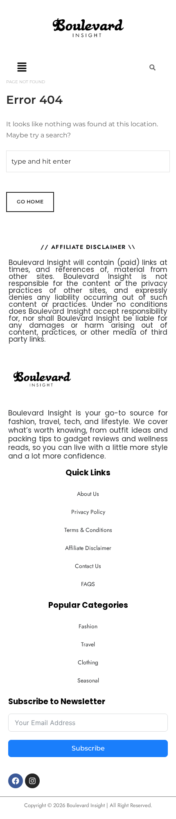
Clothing (88, 662)
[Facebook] (15, 780)
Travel (88, 644)
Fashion (88, 626)
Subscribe (88, 748)
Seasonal (88, 680)
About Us (88, 494)
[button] (22, 67)
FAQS (88, 584)
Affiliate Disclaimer (88, 548)
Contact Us (88, 566)
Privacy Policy (88, 512)
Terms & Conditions (88, 530)
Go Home (30, 201)
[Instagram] (32, 780)
